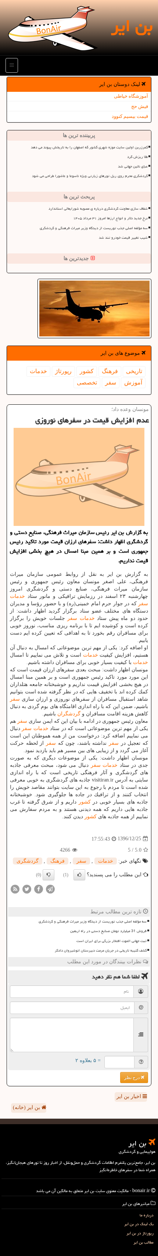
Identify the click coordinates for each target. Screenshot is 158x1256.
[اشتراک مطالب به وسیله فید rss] (15, 888)
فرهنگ (110, 371)
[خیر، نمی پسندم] (48, 874)
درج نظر (132, 1077)
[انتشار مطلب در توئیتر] (27, 888)
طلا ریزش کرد (137, 156)
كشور (87, 371)
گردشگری (28, 861)
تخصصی (87, 382)
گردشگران (68, 714)
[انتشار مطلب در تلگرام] (50, 888)
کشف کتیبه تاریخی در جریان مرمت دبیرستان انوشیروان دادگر (101, 950)
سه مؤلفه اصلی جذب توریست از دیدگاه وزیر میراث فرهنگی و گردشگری (94, 228)
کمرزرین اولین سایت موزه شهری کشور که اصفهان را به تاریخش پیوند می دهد (89, 147)
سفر (110, 382)
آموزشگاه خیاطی (131, 96)
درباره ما (147, 1215)
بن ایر (131, 25)
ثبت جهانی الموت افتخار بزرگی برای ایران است (111, 941)
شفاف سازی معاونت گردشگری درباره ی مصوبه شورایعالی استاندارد (98, 208)
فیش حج (139, 106)
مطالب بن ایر (143, 1242)
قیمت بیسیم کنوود (130, 116)
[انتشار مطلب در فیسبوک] (38, 888)
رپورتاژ (63, 371)
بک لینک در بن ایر (139, 1224)
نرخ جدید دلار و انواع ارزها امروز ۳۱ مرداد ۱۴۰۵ (110, 218)
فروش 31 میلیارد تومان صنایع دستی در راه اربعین (108, 931)
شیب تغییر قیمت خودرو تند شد (123, 237)
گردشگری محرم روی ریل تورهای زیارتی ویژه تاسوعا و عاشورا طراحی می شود (90, 176)
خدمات (38, 371)
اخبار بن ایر (129, 1096)
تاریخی (134, 371)
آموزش (133, 382)
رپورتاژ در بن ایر (140, 1233)
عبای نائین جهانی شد (133, 166)
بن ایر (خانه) (27, 1107)
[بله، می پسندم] (79, 874)
